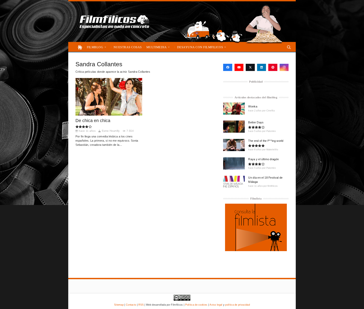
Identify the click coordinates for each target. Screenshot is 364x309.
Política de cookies (196, 304)
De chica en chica (92, 120)
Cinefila (270, 110)
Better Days (256, 122)
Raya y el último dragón (263, 159)
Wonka (252, 106)
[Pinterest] (272, 67)
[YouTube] (239, 67)
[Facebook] (227, 67)
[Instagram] (284, 67)
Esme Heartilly (111, 130)
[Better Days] (234, 127)
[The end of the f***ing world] (234, 145)
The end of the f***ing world (265, 140)
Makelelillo (272, 149)
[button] (105, 47)
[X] (250, 67)
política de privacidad (237, 304)
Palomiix (271, 131)
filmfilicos (273, 186)
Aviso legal (215, 304)
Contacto (131, 304)
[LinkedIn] (261, 67)
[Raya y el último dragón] (234, 163)
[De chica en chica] (108, 97)
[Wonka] (234, 108)
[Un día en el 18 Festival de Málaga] (234, 182)
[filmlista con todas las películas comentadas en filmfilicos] (256, 250)
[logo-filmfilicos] (114, 21)
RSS (141, 304)
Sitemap (119, 304)
